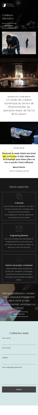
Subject (5, 357)
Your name (6, 338)
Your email (6, 348)
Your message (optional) (12, 367)
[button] (9, 25)
